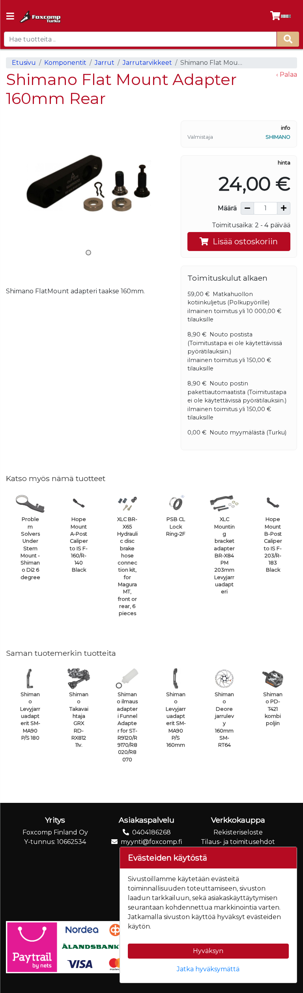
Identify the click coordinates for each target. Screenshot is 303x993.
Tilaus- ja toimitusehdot (238, 842)
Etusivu (24, 62)
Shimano (278, 137)
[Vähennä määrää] (247, 208)
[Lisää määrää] (284, 208)
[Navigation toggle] (10, 17)
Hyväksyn (208, 951)
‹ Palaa (286, 74)
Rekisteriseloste (238, 832)
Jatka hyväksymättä (208, 969)
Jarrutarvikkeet (147, 62)
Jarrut (104, 62)
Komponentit (65, 62)
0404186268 (151, 832)
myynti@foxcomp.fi (151, 842)
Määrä (227, 208)
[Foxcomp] (40, 16)
